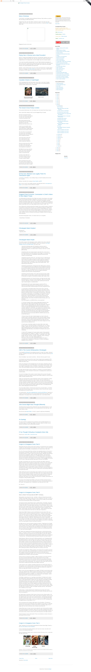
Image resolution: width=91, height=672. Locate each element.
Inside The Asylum (59, 67)
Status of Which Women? (60, 68)
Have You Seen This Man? (60, 78)
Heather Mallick (29, 411)
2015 (57, 95)
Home (36, 658)
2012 (57, 100)
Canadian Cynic (61, 38)
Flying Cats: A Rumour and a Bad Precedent (32, 55)
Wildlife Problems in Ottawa (61, 50)
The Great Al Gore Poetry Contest (29, 108)
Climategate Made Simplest (27, 228)
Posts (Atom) (26, 660)
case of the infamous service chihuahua (27, 626)
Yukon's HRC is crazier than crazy (31, 434)
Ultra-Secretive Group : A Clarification (62, 73)
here (52, 353)
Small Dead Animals (59, 83)
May (58, 143)
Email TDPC (57, 23)
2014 (57, 97)
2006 (57, 150)
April (58, 144)
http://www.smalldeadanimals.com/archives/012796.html (37, 392)
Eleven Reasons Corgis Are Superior (62, 77)
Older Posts (50, 658)
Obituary (57, 55)
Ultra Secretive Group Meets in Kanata (62, 75)
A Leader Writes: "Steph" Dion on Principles (63, 61)
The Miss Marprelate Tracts (60, 84)
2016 (57, 94)
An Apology (22, 419)
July (58, 140)
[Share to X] (33, 48)
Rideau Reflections (59, 89)
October (58, 135)
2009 (57, 104)
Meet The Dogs (58, 71)
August (58, 138)
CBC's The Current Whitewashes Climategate (32, 350)
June (58, 141)
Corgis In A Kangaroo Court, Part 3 (29, 444)
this (23, 177)
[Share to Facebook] (34, 48)
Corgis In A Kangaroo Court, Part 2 (29, 492)
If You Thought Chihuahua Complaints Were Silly (33, 432)
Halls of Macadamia (59, 87)
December (59, 105)
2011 (57, 101)
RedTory (63, 34)
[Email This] (30, 48)
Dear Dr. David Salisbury (60, 60)
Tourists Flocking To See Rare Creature (63, 51)
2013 (57, 98)
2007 (57, 149)
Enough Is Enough (59, 52)
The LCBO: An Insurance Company (62, 76)
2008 (57, 147)
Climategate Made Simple (26, 239)
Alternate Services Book (60, 57)
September (59, 137)
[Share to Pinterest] (35, 48)
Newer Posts (21, 658)
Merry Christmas (24, 16)
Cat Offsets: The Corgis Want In (61, 56)
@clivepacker (60, 32)
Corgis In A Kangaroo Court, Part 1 (29, 623)
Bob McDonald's (27, 352)
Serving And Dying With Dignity (61, 72)
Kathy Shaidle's (36, 181)
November (59, 134)
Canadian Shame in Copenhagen (29, 80)
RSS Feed (66, 157)
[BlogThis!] (31, 48)
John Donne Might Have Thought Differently (32, 404)
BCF (41, 181)
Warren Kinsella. (64, 36)
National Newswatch (59, 88)
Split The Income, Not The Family (61, 62)
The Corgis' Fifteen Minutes (60, 66)
